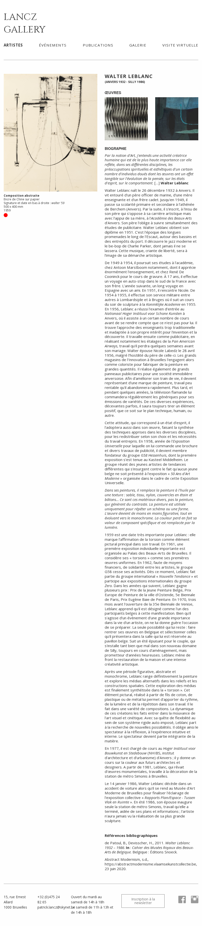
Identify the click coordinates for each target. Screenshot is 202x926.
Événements (53, 45)
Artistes (13, 45)
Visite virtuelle (180, 45)
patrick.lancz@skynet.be (56, 907)
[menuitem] (13, 45)
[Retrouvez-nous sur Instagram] (192, 902)
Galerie (137, 45)
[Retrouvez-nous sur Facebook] (180, 902)
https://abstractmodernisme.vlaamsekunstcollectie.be (150, 864)
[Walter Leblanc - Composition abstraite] (176, 118)
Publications (98, 45)
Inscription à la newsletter (143, 901)
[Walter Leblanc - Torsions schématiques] (126, 118)
